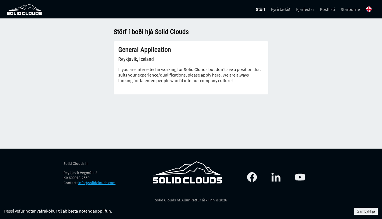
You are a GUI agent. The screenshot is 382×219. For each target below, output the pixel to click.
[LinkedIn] (276, 177)
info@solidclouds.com (96, 182)
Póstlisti (327, 9)
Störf (260, 9)
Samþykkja (366, 211)
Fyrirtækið (281, 9)
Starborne (350, 9)
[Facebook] (252, 177)
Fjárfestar (305, 9)
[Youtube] (300, 177)
